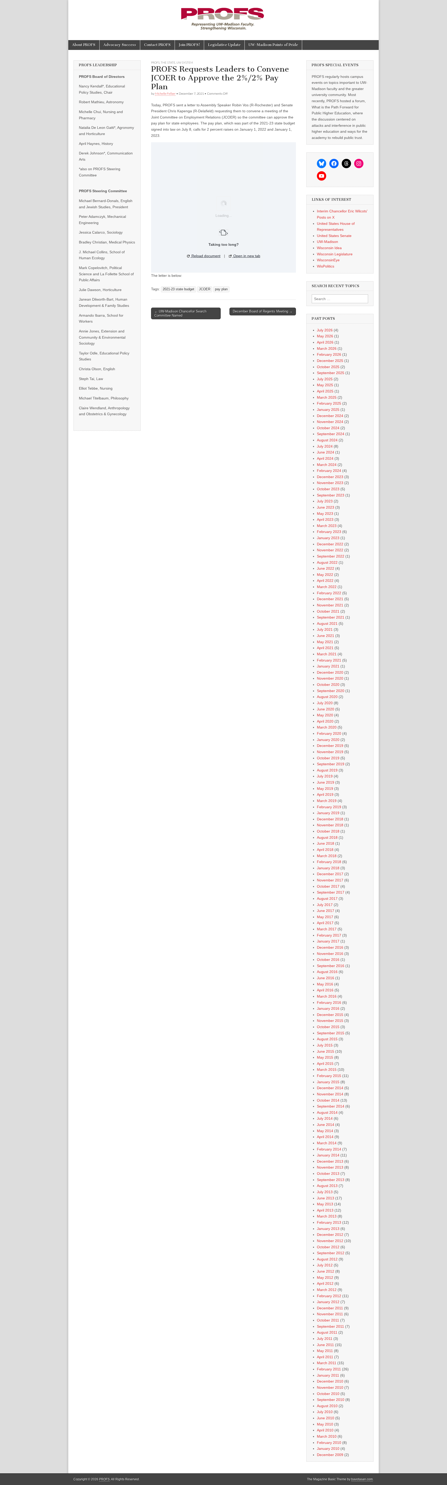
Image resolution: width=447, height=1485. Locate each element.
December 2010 (330, 1381)
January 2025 (328, 409)
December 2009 (330, 1455)
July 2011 (324, 1338)
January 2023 (328, 538)
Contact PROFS (157, 45)
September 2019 (330, 764)
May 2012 (325, 1277)
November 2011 (330, 1314)
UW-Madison (327, 242)
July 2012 (325, 1265)
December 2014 (330, 1088)
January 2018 (328, 868)
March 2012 (327, 1290)
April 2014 (325, 1137)
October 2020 (328, 684)
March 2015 (327, 1069)
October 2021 (328, 611)
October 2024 (328, 428)
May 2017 (325, 917)
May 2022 (325, 575)
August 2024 (327, 440)
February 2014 (329, 1149)
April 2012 (325, 1283)
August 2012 (327, 1259)
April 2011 (325, 1357)
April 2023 (325, 519)
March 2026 (327, 348)
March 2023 (327, 526)
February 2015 (329, 1076)
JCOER (204, 289)
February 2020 (329, 733)
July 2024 (325, 446)
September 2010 (330, 1400)
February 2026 (329, 354)
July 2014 (325, 1118)
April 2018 (325, 850)
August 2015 (327, 1039)
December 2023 (330, 477)
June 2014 (325, 1125)
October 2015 (328, 1027)
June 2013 (325, 1198)
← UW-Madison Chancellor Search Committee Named (180, 313)
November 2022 (330, 550)
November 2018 (330, 825)
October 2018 (328, 831)
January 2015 (328, 1082)
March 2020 (327, 727)
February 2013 (329, 1222)
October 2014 (328, 1100)
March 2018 (327, 856)
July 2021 (325, 629)
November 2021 (330, 605)
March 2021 (327, 654)
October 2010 (328, 1394)
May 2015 (325, 1057)
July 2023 (325, 501)
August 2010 (327, 1406)
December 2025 (330, 361)
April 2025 (325, 391)
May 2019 (325, 788)
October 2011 (328, 1320)
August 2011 (327, 1332)
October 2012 (328, 1247)
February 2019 (329, 807)
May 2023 (325, 513)
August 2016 (327, 972)
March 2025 (327, 397)
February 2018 (329, 862)
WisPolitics (325, 266)
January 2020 (328, 740)
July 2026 (325, 330)
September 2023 (330, 495)
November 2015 (330, 1021)
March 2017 (327, 929)
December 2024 (330, 416)
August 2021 (327, 623)
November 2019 (330, 752)
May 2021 (325, 642)
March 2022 (327, 587)
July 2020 (325, 703)
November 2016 (330, 954)
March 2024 (327, 465)
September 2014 (330, 1106)
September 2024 (330, 434)
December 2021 (330, 599)
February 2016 (329, 1002)
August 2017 (327, 898)
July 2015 (325, 1045)
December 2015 (330, 1015)
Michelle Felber (165, 93)
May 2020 (325, 715)
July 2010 (325, 1412)
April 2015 (325, 1063)
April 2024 (325, 458)
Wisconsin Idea (329, 248)
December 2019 (330, 746)
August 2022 (327, 562)
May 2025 (325, 385)
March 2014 (327, 1143)
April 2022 (325, 580)
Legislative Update (224, 45)
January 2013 (328, 1229)
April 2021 (325, 648)
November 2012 (330, 1241)
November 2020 (330, 678)
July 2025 (325, 379)
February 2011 (329, 1369)
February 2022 (329, 593)
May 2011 (325, 1351)
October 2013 (328, 1173)
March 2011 (326, 1363)
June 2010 (325, 1418)
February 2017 (329, 935)
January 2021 (328, 666)
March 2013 (327, 1216)
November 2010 (330, 1387)
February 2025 (329, 403)
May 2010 (325, 1424)
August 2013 (327, 1186)
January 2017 (328, 941)
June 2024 (325, 452)
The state (168, 62)
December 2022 (330, 544)
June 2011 (325, 1345)
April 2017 (325, 923)
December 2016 (330, 947)
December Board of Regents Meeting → (263, 311)
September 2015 (330, 1033)
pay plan (221, 289)
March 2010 (327, 1436)
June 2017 (325, 911)
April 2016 (325, 990)
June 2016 (325, 978)
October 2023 (328, 489)
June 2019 (325, 782)
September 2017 (330, 892)
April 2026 (325, 342)
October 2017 (328, 886)
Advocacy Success (119, 45)
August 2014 (327, 1112)
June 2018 (325, 843)
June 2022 (325, 568)
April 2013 (325, 1210)
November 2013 (330, 1167)
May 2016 (325, 984)
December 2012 (330, 1234)
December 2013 (330, 1161)
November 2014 (330, 1094)
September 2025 (330, 373)
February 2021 (329, 660)
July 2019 (325, 776)
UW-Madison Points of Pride (273, 45)
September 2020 (330, 691)
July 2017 (325, 905)
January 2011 (328, 1375)
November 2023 (330, 483)
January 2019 (328, 813)
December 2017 (330, 874)
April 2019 (325, 794)
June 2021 (325, 636)
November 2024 (330, 422)
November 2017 (330, 880)
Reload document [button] (205, 256)
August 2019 (327, 770)
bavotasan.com (362, 1479)
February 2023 (329, 532)
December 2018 (330, 819)
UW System (184, 62)
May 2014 (325, 1131)
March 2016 (327, 996)
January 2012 (328, 1302)
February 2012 (329, 1296)
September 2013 (330, 1180)
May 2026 (325, 336)
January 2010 (328, 1448)
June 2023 (325, 507)
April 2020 (325, 721)
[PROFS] (223, 16)
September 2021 (330, 617)
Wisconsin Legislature (335, 254)
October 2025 (328, 367)
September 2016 (330, 966)
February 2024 (329, 471)
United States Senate (334, 236)
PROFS (155, 62)
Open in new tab (246, 256)
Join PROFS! (189, 45)
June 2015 (325, 1051)
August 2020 (327, 697)
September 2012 (330, 1253)
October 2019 (328, 758)
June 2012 (325, 1271)
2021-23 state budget (178, 289)
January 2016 (328, 1008)
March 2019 (327, 801)
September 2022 (330, 556)
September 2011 (330, 1326)
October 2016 (328, 959)
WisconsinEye (328, 260)
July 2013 (325, 1192)
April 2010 (325, 1430)
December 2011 (330, 1308)
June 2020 (325, 709)
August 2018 (327, 837)
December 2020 (330, 672)
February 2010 (329, 1443)
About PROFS (83, 45)
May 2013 (325, 1204)
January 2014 (328, 1155)
